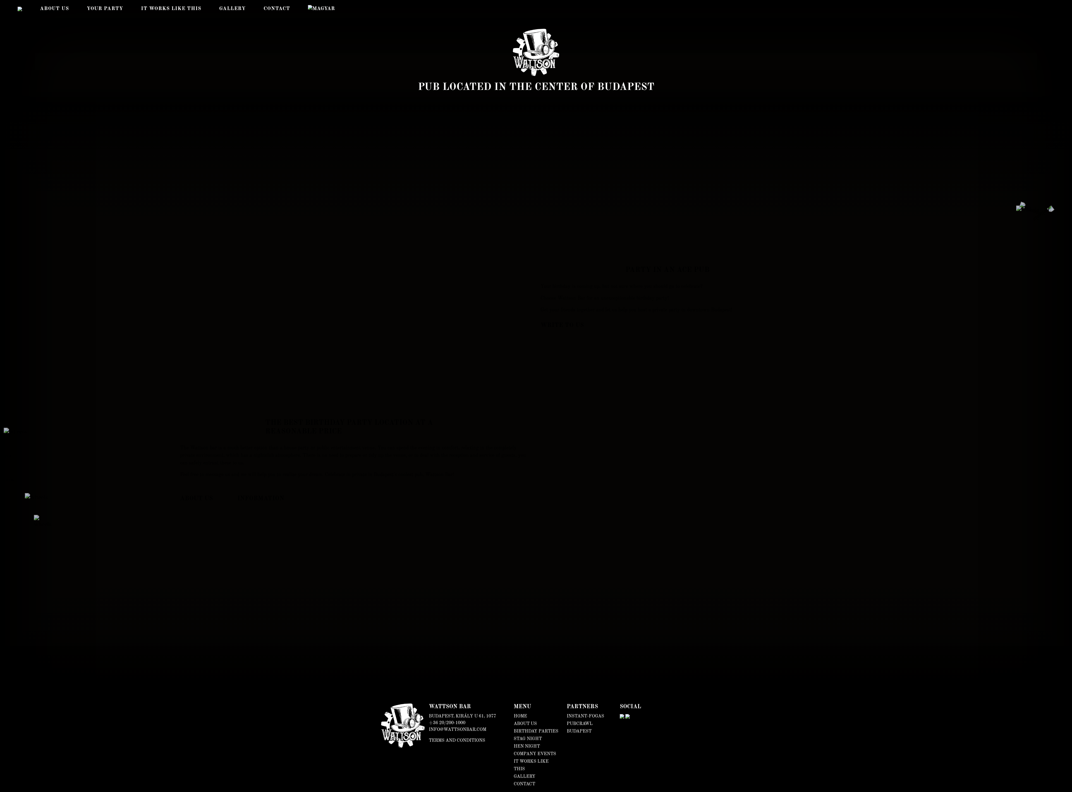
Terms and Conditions (457, 740)
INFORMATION (260, 498)
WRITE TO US (562, 325)
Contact (277, 8)
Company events (535, 754)
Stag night (528, 739)
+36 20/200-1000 (447, 723)
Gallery (232, 8)
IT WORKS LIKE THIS (171, 8)
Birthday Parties (536, 731)
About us (54, 8)
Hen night (527, 746)
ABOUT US (196, 498)
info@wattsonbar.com (457, 729)
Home (520, 716)
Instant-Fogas (585, 716)
